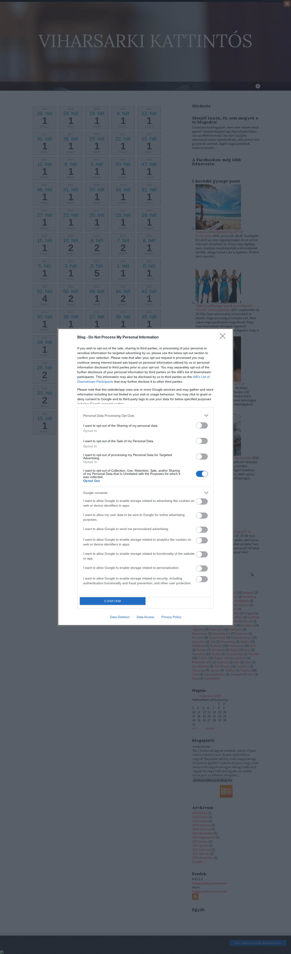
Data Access (145, 617)
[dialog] (145, 477)
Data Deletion (120, 617)
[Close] (224, 337)
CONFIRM (112, 601)
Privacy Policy (171, 617)
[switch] (202, 425)
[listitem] (145, 415)
